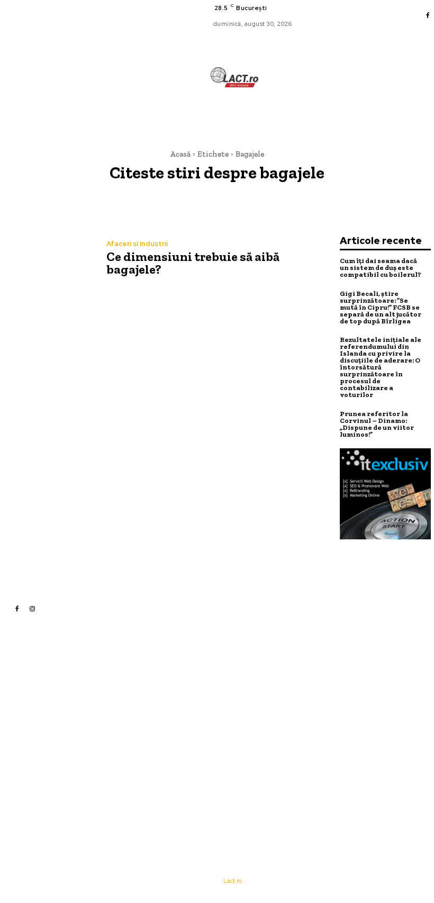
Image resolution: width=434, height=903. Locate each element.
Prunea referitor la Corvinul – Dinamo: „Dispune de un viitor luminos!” (377, 424)
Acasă (180, 154)
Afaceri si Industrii (137, 243)
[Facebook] (427, 16)
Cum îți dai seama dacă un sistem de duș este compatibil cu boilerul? (380, 267)
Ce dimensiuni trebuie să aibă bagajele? (192, 263)
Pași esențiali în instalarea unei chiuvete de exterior (297, 674)
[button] (278, 116)
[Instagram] (32, 608)
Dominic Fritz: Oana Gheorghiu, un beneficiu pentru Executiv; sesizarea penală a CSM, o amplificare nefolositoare (298, 706)
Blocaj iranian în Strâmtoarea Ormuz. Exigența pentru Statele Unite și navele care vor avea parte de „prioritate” (299, 746)
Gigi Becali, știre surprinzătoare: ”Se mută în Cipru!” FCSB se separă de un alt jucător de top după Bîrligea (380, 307)
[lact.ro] (234, 77)
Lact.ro (232, 880)
